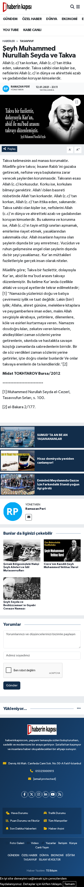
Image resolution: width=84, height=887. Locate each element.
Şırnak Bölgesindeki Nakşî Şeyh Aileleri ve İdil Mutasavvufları (21, 567)
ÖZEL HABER (32, 19)
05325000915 (44, 771)
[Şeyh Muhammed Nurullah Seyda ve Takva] (42, 119)
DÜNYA (51, 19)
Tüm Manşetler (57, 820)
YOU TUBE (11, 30)
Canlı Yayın (42, 847)
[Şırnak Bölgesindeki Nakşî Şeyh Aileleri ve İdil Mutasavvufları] (21, 550)
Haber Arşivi (56, 828)
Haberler (9, 41)
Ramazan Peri (35, 508)
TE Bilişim (51, 870)
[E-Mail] (28, 517)
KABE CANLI (32, 30)
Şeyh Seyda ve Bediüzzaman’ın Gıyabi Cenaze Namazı (19, 605)
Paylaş (12, 148)
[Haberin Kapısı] (17, 7)
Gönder (12, 685)
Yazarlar (51, 843)
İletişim (62, 843)
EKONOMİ (69, 19)
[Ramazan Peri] (12, 511)
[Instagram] (38, 794)
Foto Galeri (17, 843)
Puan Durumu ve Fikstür (25, 820)
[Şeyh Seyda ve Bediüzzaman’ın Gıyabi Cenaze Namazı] (21, 588)
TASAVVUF (27, 41)
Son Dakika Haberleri (23, 828)
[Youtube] (52, 794)
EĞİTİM (70, 855)
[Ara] (72, 7)
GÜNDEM (10, 19)
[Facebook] (24, 794)
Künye (73, 843)
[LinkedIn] (45, 794)
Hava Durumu (19, 813)
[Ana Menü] (78, 7)
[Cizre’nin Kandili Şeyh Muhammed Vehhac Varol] (62, 550)
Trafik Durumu (57, 813)
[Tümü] (79, 708)
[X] (31, 794)
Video (35, 843)
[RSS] (59, 794)
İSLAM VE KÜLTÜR (50, 859)
